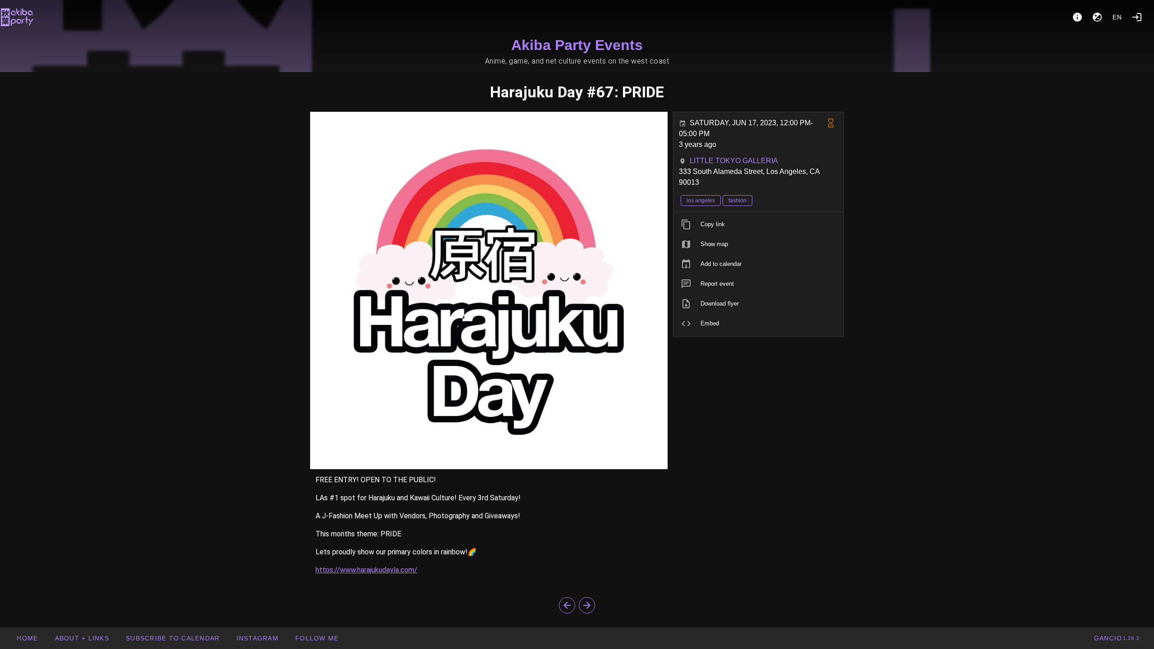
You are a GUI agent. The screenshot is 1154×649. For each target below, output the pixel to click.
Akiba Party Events (577, 45)
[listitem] (758, 224)
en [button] (1117, 17)
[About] (1077, 17)
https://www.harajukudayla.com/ (366, 570)
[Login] (1137, 17)
